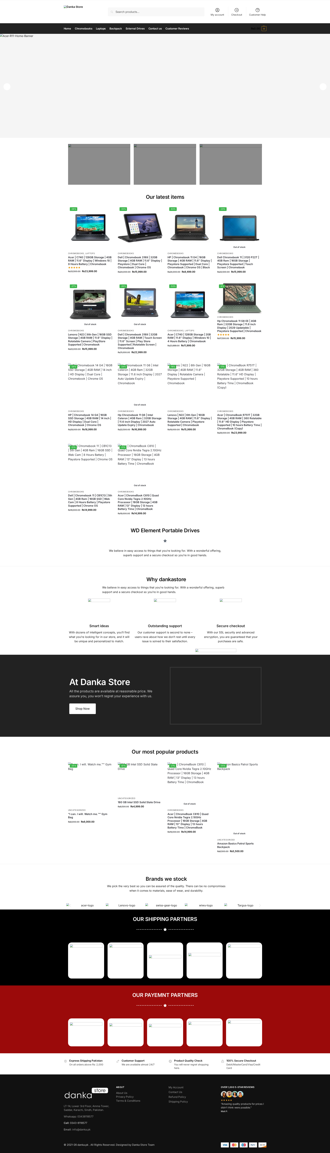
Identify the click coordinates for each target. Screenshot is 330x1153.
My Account (176, 1087)
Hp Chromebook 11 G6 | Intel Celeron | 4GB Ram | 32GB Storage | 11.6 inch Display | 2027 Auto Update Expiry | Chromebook (139, 420)
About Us (121, 1093)
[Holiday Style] (165, 164)
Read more (239, 279)
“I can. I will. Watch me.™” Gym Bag (87, 815)
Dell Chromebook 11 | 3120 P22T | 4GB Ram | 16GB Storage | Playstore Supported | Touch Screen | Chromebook (238, 262)
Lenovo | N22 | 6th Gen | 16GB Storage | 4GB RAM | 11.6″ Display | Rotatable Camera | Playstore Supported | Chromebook (190, 420)
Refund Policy (177, 1097)
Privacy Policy (125, 1096)
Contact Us (175, 1092)
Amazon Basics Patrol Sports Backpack (235, 845)
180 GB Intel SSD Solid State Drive (139, 802)
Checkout (236, 14)
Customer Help (257, 14)
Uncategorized (77, 810)
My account (217, 14)
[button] (258, 28)
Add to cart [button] (90, 278)
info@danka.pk (77, 1129)
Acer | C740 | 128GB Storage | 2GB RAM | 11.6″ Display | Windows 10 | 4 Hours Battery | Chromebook (189, 338)
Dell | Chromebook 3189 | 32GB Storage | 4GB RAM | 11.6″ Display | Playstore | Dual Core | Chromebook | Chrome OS (140, 262)
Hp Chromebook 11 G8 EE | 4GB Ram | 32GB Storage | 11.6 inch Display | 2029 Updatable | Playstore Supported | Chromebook (239, 326)
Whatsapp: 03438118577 (78, 1116)
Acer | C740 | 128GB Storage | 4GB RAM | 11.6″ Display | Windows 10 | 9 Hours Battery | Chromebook (90, 261)
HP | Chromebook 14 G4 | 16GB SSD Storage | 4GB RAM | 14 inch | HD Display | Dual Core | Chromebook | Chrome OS (89, 420)
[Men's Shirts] (99, 164)
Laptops (90, 253)
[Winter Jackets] (231, 164)
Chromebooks (76, 253)
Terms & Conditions (128, 1100)
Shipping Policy (178, 1101)
